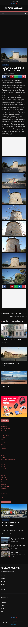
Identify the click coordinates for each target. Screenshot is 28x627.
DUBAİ (2, 444)
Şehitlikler (3, 488)
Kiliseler (3, 464)
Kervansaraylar (4, 462)
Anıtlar (2, 424)
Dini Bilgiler (3, 442)
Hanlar (2, 450)
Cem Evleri (3, 437)
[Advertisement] (14, 29)
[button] (14, 164)
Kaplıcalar (3, 457)
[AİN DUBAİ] (14, 371)
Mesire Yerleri (4, 473)
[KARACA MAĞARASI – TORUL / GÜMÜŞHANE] (5, 540)
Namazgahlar (4, 477)
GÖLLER (3, 446)
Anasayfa (3, 575)
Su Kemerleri (4, 493)
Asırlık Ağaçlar (4, 426)
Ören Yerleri (4, 479)
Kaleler (2, 455)
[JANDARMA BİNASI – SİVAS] (14, 348)
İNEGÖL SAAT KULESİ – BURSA (17, 316)
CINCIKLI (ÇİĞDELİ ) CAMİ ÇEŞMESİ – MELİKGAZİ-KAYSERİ (18, 553)
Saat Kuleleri (4, 484)
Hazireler (3, 453)
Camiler (3, 433)
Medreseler (3, 470)
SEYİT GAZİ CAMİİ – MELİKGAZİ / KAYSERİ (18, 546)
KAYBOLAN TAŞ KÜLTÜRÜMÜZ (8, 459)
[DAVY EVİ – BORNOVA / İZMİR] (14, 325)
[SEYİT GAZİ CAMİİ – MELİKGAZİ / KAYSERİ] (5, 547)
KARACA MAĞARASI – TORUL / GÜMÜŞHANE (17, 539)
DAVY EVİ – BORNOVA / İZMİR (11, 340)
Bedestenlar (4, 430)
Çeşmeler (3, 439)
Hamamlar (3, 448)
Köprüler (3, 466)
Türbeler (3, 495)
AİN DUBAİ (5, 386)
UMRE (2, 497)
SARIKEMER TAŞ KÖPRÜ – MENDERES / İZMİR (14, 313)
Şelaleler (3, 491)
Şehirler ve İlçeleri (5, 486)
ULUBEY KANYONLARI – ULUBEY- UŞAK (11, 524)
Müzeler (3, 475)
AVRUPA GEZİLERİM (5, 428)
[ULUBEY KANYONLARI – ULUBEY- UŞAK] (14, 511)
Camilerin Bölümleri (5, 435)
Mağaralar (3, 468)
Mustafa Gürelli (14, 73)
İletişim (2, 584)
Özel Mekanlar (5, 64)
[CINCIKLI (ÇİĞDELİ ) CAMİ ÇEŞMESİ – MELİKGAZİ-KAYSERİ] (5, 554)
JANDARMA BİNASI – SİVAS (10, 363)
